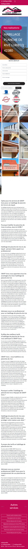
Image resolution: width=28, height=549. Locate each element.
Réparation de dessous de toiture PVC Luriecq (14, 524)
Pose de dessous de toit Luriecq (14, 532)
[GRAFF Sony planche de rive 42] (12, 11)
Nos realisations (11, 28)
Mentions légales (21, 546)
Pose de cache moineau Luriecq (14, 515)
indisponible (7, 1)
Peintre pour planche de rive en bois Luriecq (14, 529)
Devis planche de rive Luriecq (14, 518)
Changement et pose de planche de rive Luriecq (14, 526)
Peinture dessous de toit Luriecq (14, 521)
